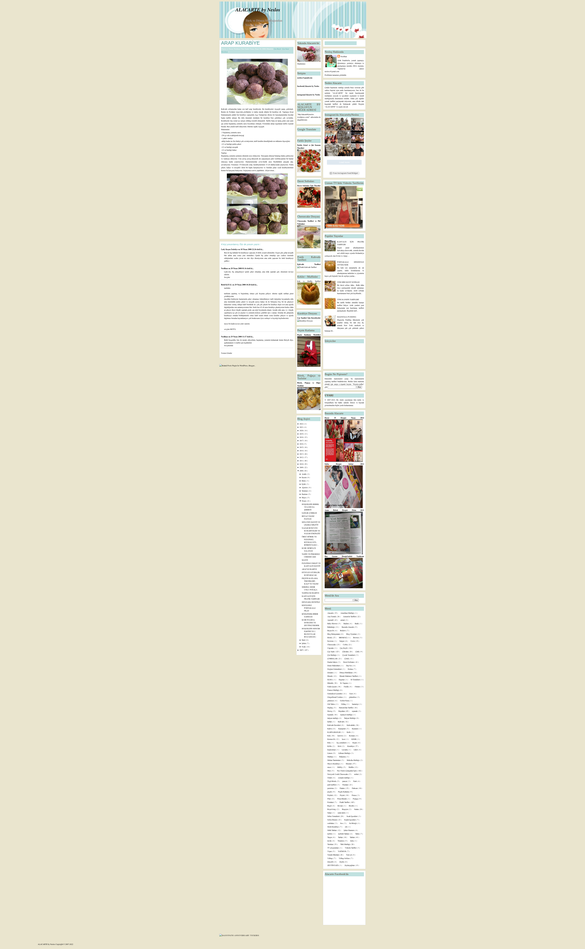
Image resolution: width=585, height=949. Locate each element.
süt (346, 826)
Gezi (351, 693)
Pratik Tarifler (345, 802)
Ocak (304, 646)
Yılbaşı (330, 858)
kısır (344, 739)
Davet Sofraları (349, 662)
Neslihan (224, 268)
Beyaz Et (330, 630)
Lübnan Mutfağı (344, 753)
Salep (329, 812)
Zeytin (341, 861)
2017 (302, 440)
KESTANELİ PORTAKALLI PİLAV (309, 608)
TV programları (333, 847)
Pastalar (345, 784)
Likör (356, 749)
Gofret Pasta (344, 700)
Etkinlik (330, 683)
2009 (302, 467)
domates (330, 672)
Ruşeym (345, 809)
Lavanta (345, 749)
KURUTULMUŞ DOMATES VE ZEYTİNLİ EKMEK (310, 622)
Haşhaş (330, 707)
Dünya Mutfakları (346, 672)
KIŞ (329, 742)
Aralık (304, 474)
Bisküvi (343, 630)
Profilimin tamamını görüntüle (335, 75)
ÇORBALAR (332, 658)
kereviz (340, 735)
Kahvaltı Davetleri (334, 725)
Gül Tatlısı (331, 704)
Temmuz (305, 491)
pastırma (330, 788)
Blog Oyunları (351, 634)
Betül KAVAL (226, 284)
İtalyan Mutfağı (350, 718)
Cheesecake (331, 644)
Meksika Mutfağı (353, 760)
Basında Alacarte (348, 627)
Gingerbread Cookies (335, 697)
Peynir (342, 795)
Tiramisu (341, 840)
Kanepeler (342, 728)
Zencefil (330, 861)
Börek (329, 637)
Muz (329, 770)
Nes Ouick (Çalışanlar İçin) (347, 770)
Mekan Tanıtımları (334, 760)
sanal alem (342, 812)
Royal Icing (331, 809)
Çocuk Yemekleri (348, 655)
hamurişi (355, 704)
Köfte (329, 746)
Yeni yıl (349, 854)
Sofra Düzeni (332, 819)
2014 (302, 450)
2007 (302, 650)
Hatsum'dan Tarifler (346, 707)
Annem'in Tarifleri (350, 616)
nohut (356, 774)
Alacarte (330, 613)
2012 (302, 457)
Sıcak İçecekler (352, 816)
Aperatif (330, 620)
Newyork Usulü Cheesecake (337, 774)
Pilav (329, 798)
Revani (340, 805)
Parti (355, 781)
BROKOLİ (343, 637)
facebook (300, 86)
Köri (340, 746)
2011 (302, 460)
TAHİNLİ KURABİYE (310, 593)
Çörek (346, 658)
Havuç (330, 711)
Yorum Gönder (226, 353)
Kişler (355, 742)
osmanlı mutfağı (344, 777)
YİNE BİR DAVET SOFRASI (348, 282)
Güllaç (343, 704)
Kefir (349, 732)
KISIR (354, 739)
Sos (341, 823)
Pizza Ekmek (342, 798)
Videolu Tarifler (351, 847)
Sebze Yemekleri (333, 816)
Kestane (352, 735)
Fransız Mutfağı (333, 690)
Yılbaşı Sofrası (344, 858)
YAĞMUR (342, 851)
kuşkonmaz (331, 749)
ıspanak (355, 711)
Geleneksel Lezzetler (335, 693)
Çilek (357, 651)
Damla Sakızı (332, 662)
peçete (329, 791)
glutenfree (353, 697)
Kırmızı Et (331, 739)
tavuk (329, 840)
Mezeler (349, 763)
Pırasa (354, 795)
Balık (357, 623)
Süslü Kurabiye (333, 826)
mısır (329, 767)
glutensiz (330, 700)
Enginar (342, 679)
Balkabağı (331, 627)
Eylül (304, 484)
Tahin (357, 833)
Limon (330, 753)
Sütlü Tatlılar (332, 830)
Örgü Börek (332, 781)
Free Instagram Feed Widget (345, 173)
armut (342, 620)
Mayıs (304, 497)
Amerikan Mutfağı (347, 613)
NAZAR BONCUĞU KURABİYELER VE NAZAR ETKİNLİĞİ (311, 531)
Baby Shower (332, 623)
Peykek (330, 795)
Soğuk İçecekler (350, 819)
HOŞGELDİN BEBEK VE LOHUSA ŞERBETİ (310, 507)
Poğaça (355, 798)
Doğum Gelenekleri (334, 669)
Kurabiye (225, 52)
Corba (345, 644)
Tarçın (329, 837)
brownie (330, 641)
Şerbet (329, 833)
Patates (342, 788)
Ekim (304, 480)
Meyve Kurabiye (333, 763)
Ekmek (330, 676)
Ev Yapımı (344, 683)
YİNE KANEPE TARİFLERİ (348, 299)
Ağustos (305, 487)
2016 (302, 444)
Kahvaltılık (351, 725)
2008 (302, 470)
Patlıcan (355, 788)
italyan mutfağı (333, 718)
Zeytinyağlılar (350, 865)
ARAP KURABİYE (240, 43)
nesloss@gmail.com (304, 77)
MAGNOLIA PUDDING (346, 317)
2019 (302, 434)
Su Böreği (353, 823)
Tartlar (340, 837)
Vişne (329, 851)
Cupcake (330, 648)
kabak (329, 721)
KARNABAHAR (334, 732)
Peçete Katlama (343, 791)
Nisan (304, 501)
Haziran (305, 494)
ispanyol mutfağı (346, 714)
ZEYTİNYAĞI (333, 865)
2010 (302, 464)
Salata (356, 809)
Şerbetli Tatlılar (343, 833)
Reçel (329, 805)
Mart (304, 640)
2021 (302, 427)
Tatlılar (352, 837)
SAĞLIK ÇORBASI (309, 513)
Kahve (330, 728)
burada (223, 126)
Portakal (330, 802)
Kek (329, 735)
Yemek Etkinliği (333, 854)
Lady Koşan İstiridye (229, 249)
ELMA (330, 679)
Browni (356, 637)
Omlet (329, 777)
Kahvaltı (341, 721)
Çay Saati (285, 49)
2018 (302, 437)
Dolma (350, 669)
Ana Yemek (331, 616)
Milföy (340, 767)
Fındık (346, 686)
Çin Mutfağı (332, 655)
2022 (302, 423)
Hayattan (341, 711)
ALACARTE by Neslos (257, 9)
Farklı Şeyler (332, 686)
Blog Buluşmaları (333, 634)
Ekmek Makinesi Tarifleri (349, 676)
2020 (302, 430)
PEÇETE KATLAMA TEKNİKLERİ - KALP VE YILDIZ (310, 581)
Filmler (357, 686)
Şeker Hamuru (349, 830)
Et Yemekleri (355, 679)
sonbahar (330, 823)
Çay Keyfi (277, 49)
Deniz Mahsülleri (333, 665)
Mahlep (330, 756)
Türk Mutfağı (345, 844)
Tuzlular (330, 844)
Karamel (355, 728)
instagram (301, 94)
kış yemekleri (342, 742)
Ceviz (353, 641)
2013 (302, 454)
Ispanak (330, 714)
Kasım (304, 477)
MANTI (305, 560)
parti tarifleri (332, 784)
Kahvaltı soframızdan (229, 109)
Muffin (351, 767)
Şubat (304, 643)
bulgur (342, 641)
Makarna (342, 756)
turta (352, 840)
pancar (344, 781)
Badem (346, 623)
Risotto (352, 805)
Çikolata (345, 651)
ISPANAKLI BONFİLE (311, 602)
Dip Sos (349, 665)
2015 (302, 447)
